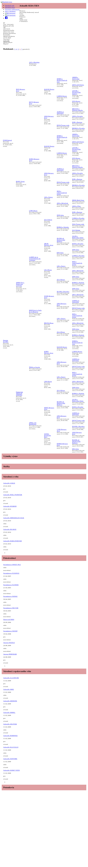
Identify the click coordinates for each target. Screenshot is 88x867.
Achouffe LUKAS (9, 483)
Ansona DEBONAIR (10, 654)
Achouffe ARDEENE (10, 701)
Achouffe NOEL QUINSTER (12, 495)
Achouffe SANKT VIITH (11, 770)
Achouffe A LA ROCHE (11, 678)
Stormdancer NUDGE (10, 596)
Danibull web (9, 5)
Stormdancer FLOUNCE (11, 573)
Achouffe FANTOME (10, 759)
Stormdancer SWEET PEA (12, 564)
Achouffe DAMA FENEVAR (12, 541)
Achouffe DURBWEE (10, 735)
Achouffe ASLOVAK (10, 724)
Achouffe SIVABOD (10, 506)
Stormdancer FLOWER (11, 585)
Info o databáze (10, 11)
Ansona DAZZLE (9, 642)
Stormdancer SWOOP (10, 631)
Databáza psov (10, 7)
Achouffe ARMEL (9, 712)
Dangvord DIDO (8, 619)
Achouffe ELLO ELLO (10, 747)
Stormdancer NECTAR (10, 608)
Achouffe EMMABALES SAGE (13, 518)
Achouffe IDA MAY (9, 529)
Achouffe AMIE (8, 689)
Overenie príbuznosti (12, 9)
